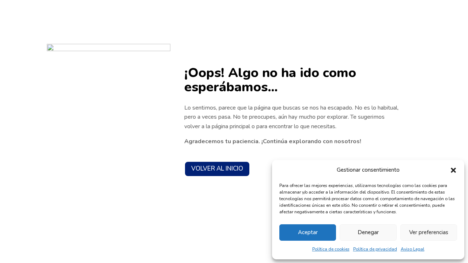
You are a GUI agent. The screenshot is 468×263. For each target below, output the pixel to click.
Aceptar (308, 232)
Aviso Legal (412, 249)
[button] (453, 170)
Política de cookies (331, 249)
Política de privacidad (375, 249)
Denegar (368, 232)
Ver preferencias (428, 232)
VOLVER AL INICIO (217, 168)
